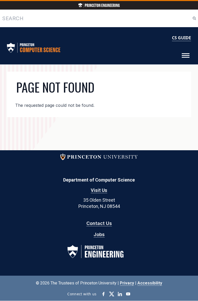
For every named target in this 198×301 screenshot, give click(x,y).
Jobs (99, 234)
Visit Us (99, 190)
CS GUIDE (181, 38)
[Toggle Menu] (185, 55)
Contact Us (99, 223)
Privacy (127, 283)
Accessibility (149, 283)
